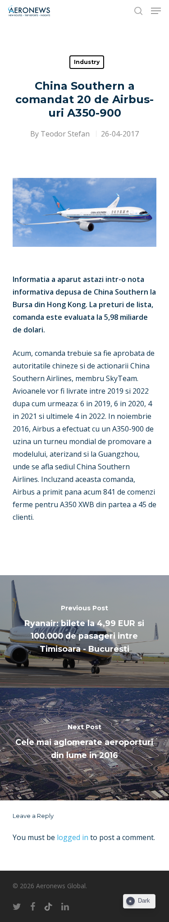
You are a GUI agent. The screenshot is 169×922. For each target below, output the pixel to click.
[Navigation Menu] (156, 10)
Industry (87, 62)
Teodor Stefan (65, 134)
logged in (72, 837)
